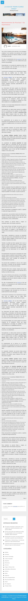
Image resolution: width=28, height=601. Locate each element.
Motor (6, 573)
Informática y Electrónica (10, 569)
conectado (15, 506)
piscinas (19, 59)
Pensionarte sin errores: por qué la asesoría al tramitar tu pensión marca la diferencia (14, 537)
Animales (7, 554)
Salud (6, 581)
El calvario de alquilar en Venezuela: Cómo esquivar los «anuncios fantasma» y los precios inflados (14, 528)
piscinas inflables (8, 77)
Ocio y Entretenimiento (10, 577)
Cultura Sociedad (8, 558)
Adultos (6, 552)
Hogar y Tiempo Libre (9, 567)
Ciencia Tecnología (9, 556)
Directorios (7, 562)
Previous (4, 498)
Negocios (7, 575)
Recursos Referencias (10, 579)
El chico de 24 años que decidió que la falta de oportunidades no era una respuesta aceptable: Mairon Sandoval (14, 533)
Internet (6, 571)
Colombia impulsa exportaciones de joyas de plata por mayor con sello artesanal (14, 544)
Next (25, 498)
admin (9, 46)
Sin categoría (8, 583)
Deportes (7, 560)
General (6, 564)
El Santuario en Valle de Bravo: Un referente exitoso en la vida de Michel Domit (14, 541)
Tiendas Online (8, 585)
